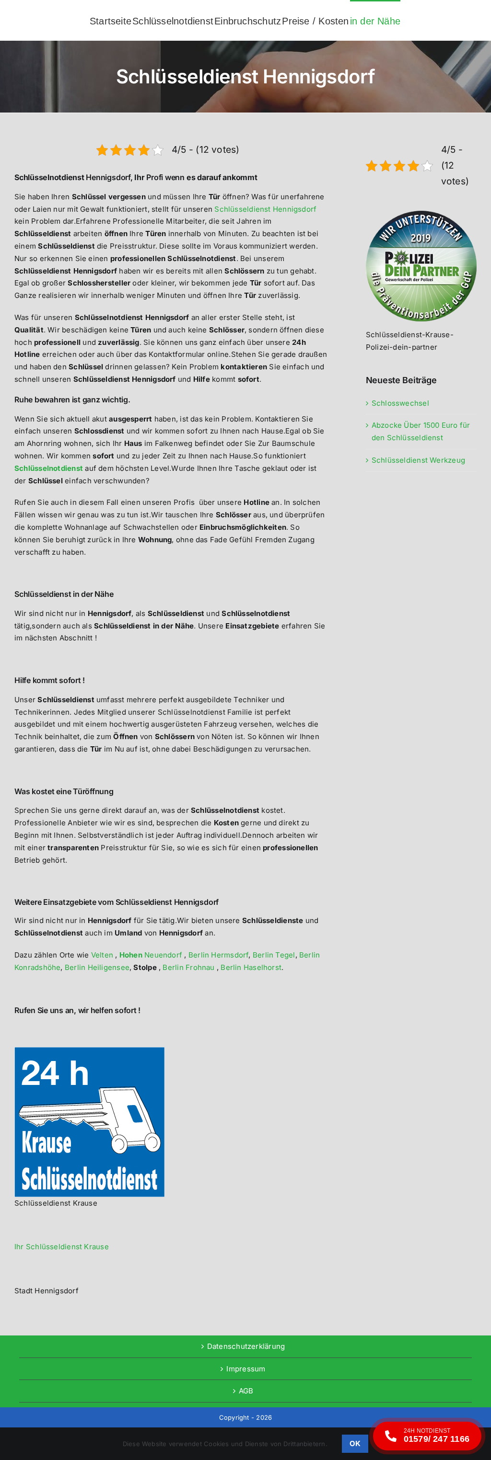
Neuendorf (152, 954)
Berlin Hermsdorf (218, 954)
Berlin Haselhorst (251, 967)
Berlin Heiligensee (97, 967)
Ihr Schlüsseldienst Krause (61, 1246)
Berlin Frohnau (188, 967)
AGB (246, 1390)
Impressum (245, 1368)
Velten (103, 954)
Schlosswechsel (400, 403)
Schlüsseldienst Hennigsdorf (265, 209)
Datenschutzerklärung (246, 1346)
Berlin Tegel (274, 954)
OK (355, 1443)
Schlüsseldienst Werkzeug (418, 460)
